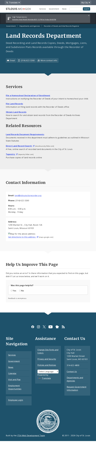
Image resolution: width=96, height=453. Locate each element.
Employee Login (15, 400)
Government (54, 9)
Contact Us (72, 371)
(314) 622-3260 (28, 60)
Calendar (12, 373)
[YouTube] (50, 326)
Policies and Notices (46, 365)
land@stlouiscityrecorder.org (28, 195)
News (64, 9)
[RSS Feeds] (63, 326)
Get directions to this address (22, 237)
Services (42, 9)
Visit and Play (14, 379)
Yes (14, 290)
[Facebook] (32, 326)
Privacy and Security (46, 359)
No (22, 290)
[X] (44, 326)
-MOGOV (18, 9)
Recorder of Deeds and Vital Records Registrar (61, 26)
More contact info (49, 60)
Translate (46, 378)
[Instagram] (38, 326)
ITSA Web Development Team (31, 435)
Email (12, 60)
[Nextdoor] (57, 326)
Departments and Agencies (30, 26)
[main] (48, 168)
